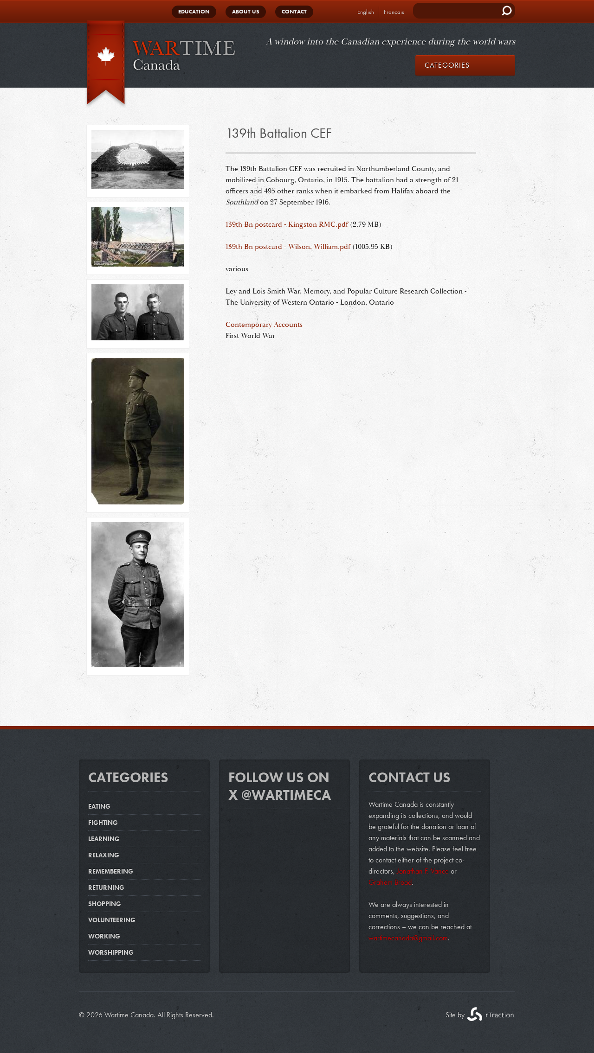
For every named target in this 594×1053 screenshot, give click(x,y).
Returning (106, 887)
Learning (104, 839)
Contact (294, 11)
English (365, 12)
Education (194, 11)
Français (394, 12)
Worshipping (111, 952)
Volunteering (112, 920)
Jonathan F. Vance (422, 871)
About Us (245, 11)
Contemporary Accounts (264, 324)
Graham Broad (390, 882)
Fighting (103, 822)
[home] (158, 64)
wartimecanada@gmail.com (408, 938)
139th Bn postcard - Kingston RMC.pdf (287, 224)
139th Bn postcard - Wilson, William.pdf (288, 246)
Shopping (104, 904)
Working (104, 936)
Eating (99, 806)
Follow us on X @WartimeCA (279, 786)
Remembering (110, 871)
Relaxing (103, 855)
